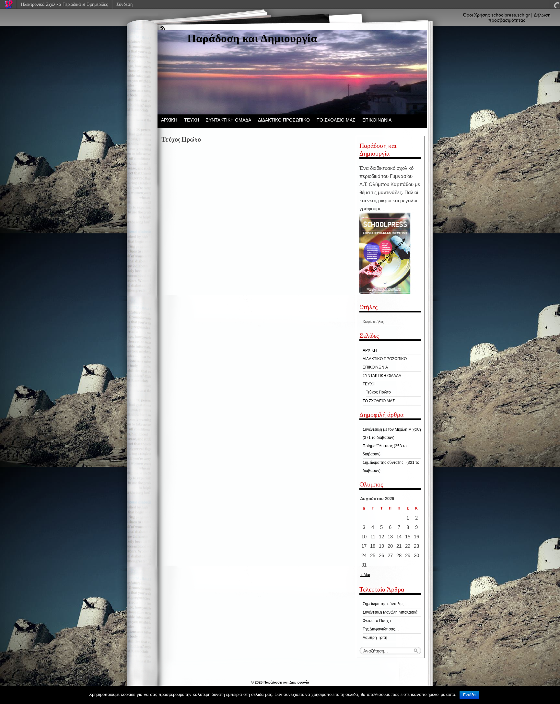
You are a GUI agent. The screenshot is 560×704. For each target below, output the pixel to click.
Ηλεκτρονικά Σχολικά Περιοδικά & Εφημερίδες (64, 4)
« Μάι (365, 574)
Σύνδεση (124, 4)
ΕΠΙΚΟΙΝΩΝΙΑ (376, 120)
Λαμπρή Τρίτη (375, 637)
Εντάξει (469, 695)
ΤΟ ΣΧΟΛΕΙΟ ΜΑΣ (336, 120)
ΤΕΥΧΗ (191, 120)
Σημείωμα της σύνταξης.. (384, 604)
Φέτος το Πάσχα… (379, 620)
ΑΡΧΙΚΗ (169, 120)
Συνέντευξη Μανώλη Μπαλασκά (390, 612)
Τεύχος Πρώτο (378, 392)
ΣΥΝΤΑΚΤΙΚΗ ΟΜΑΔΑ (228, 120)
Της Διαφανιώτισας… (381, 629)
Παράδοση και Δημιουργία (252, 38)
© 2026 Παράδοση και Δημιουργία (280, 682)
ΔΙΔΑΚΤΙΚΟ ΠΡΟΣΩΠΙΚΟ (284, 120)
